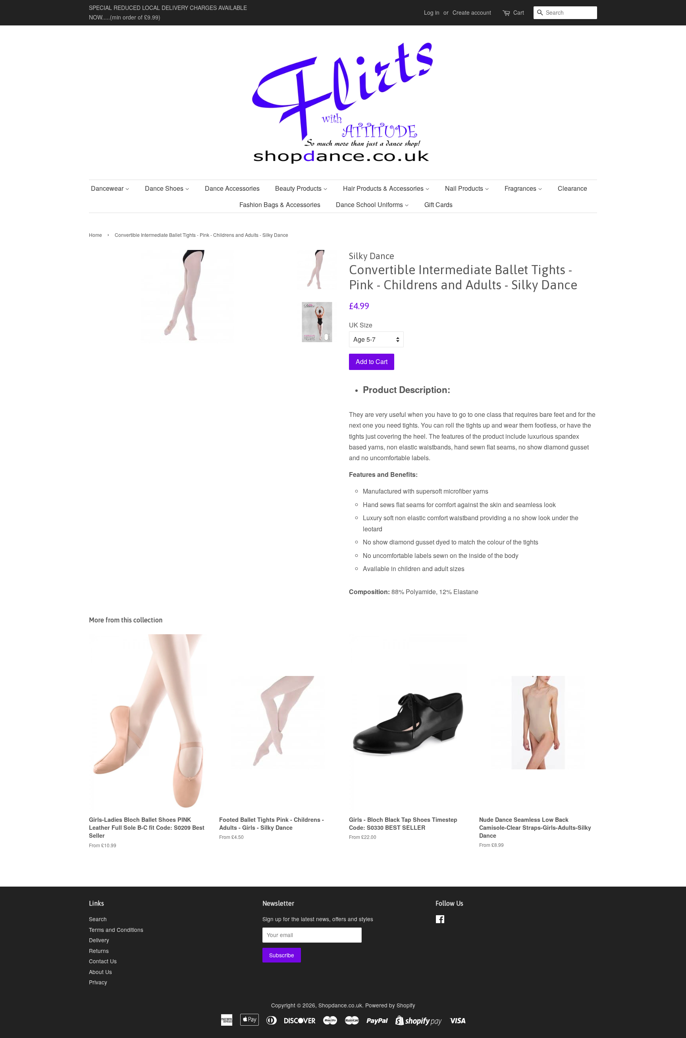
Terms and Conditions (116, 929)
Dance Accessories (232, 188)
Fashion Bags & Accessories (279, 204)
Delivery (99, 940)
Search (98, 919)
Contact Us (103, 961)
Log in (431, 12)
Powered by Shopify (390, 1005)
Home (95, 234)
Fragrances (521, 188)
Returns (99, 951)
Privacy (98, 982)
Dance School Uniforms (370, 204)
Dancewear (108, 188)
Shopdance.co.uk (340, 1005)
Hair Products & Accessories (384, 188)
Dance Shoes (165, 188)
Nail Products (465, 188)
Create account (472, 12)
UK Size (360, 324)
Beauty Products (299, 188)
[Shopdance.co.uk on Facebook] (440, 920)
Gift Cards (438, 204)
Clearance (572, 188)
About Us (100, 972)
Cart (518, 12)
